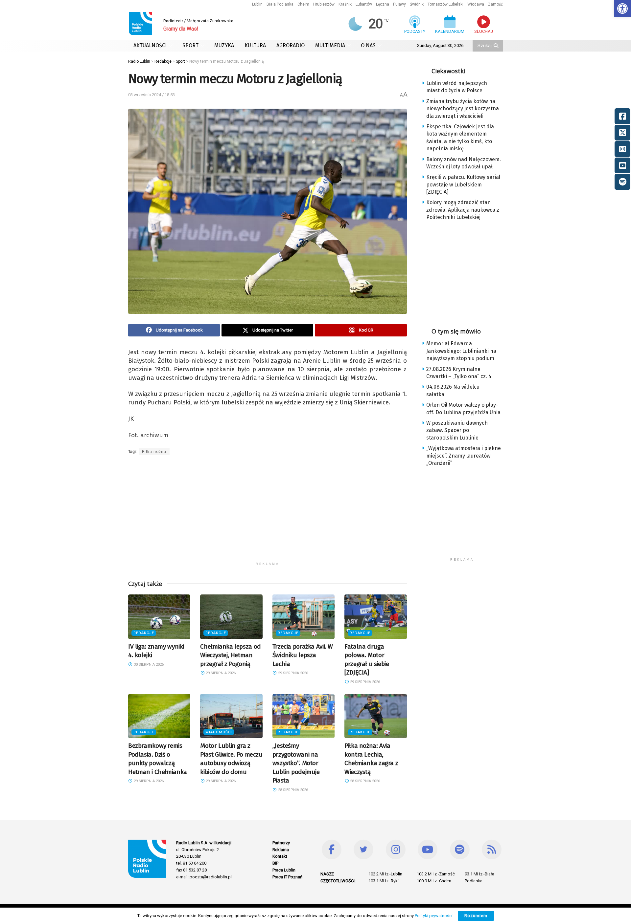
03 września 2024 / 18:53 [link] (151, 94)
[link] (622, 8)
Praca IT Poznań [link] (287, 876)
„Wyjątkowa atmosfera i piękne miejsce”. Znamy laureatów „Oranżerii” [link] (463, 455)
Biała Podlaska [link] (280, 4)
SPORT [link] (190, 45)
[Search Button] (496, 46)
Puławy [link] (399, 4)
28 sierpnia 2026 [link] (292, 790)
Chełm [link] (303, 4)
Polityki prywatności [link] (434, 915)
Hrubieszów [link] (324, 4)
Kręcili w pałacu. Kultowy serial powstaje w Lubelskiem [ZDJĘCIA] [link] (463, 184)
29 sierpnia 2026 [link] (220, 673)
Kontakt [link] (279, 856)
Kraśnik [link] (345, 4)
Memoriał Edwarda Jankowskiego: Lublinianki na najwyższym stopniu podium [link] (461, 350)
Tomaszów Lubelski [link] (445, 4)
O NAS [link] (368, 45)
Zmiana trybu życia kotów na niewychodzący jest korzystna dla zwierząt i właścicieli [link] (462, 108)
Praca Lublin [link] (283, 870)
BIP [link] (275, 863)
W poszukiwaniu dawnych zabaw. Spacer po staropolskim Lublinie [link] (457, 430)
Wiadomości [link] (218, 732)
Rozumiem (475, 915)
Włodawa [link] (475, 4)
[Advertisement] (267, 513)
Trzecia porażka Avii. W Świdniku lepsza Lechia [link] (302, 655)
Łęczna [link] (382, 4)
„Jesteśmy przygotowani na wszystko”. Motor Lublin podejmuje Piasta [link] (296, 763)
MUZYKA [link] (224, 45)
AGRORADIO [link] (290, 45)
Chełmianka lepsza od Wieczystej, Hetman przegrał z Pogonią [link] (230, 655)
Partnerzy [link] (281, 842)
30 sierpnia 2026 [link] (148, 664)
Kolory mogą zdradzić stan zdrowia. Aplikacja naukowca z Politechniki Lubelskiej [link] (462, 209)
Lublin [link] (257, 4)
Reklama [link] (280, 849)
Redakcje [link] (143, 633)
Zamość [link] (495, 4)
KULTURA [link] (255, 45)
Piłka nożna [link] (154, 451)
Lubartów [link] (364, 4)
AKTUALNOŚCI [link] (150, 45)
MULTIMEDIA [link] (330, 45)
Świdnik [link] (417, 4)
